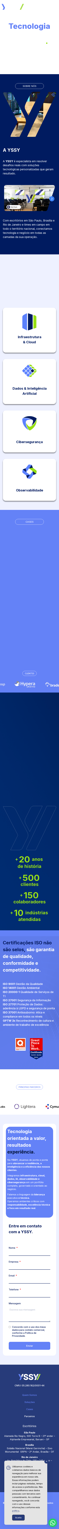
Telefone (14, 1289)
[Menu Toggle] (53, 7)
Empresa (14, 1261)
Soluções (29, 1402)
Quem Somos (29, 1395)
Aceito (18, 1517)
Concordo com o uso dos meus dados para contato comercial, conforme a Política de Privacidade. (29, 1331)
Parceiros (29, 1416)
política (15, 1510)
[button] (52, 199)
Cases (29, 1409)
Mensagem (15, 1303)
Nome (12, 1247)
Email (12, 1275)
